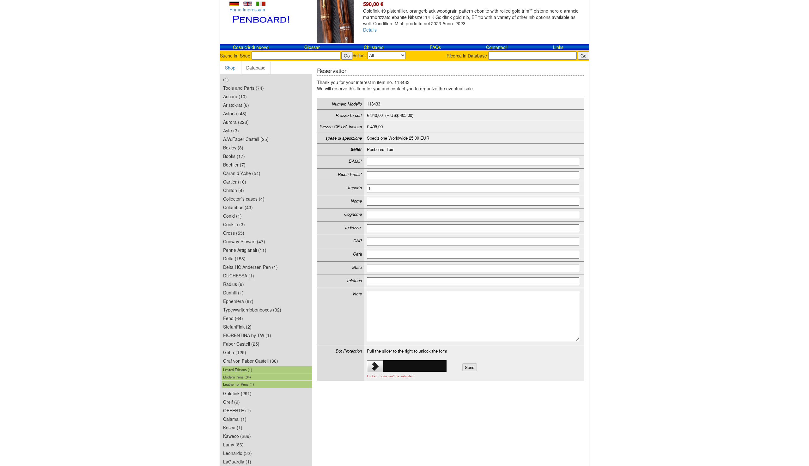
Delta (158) (234, 258)
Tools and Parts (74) (243, 88)
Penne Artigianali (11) (244, 250)
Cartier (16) (234, 182)
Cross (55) (233, 233)
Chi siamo (374, 47)
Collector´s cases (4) (244, 199)
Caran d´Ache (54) (241, 173)
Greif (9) (231, 402)
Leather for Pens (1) (238, 384)
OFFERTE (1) (237, 410)
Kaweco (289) (237, 436)
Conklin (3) (234, 224)
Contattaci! (497, 47)
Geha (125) (234, 352)
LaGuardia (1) (237, 461)
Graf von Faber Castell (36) (250, 361)
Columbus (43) (238, 207)
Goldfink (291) (237, 393)
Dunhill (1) (233, 292)
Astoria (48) (234, 113)
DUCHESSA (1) (238, 275)
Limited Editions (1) (237, 369)
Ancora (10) (235, 96)
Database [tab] (255, 67)
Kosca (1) (232, 427)
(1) (226, 79)
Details (370, 30)
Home (235, 9)
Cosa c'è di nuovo (251, 47)
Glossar (312, 47)
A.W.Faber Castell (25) (246, 139)
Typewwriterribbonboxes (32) (252, 309)
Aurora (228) (236, 122)
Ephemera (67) (238, 301)
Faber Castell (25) (241, 344)
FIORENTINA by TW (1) (247, 335)
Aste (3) (231, 130)
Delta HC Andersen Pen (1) (250, 267)
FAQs (435, 47)
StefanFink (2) (237, 327)
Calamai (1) (234, 419)
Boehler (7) (234, 164)
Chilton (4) (233, 190)
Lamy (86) (233, 444)
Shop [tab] (230, 67)
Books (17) (234, 156)
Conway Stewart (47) (244, 241)
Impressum (254, 9)
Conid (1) (232, 216)
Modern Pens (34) (237, 376)
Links (558, 47)
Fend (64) (233, 318)
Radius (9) (233, 284)
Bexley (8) (233, 147)
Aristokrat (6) (236, 105)
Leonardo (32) (237, 453)
